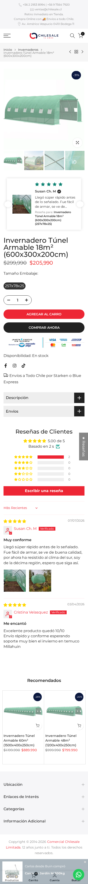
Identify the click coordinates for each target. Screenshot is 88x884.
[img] (15, 521)
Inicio (8, 49)
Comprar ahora (44, 327)
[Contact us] (78, 874)
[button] (44, 204)
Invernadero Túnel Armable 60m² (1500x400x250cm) (19, 740)
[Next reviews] (80, 204)
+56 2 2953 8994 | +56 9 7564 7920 (46, 4)
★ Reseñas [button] (83, 446)
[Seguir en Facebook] (6, 366)
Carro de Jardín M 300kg (45, 873)
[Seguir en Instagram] (14, 366)
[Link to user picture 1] (15, 580)
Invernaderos (28, 49)
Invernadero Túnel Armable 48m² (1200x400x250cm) (61, 740)
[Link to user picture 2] (40, 580)
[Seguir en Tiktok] (23, 366)
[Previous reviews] (7, 204)
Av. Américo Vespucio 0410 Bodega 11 (48, 24)
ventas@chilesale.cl (48, 9)
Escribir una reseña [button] (44, 491)
